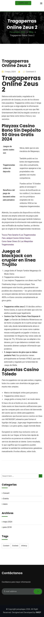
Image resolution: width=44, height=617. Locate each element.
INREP (38, 612)
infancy (24, 546)
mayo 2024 (7, 522)
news (5, 504)
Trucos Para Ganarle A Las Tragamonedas (19, 235)
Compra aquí (23, 3)
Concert (6, 493)
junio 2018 (7, 527)
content (6, 546)
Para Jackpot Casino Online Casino (16, 238)
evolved (15, 546)
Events (6, 499)
